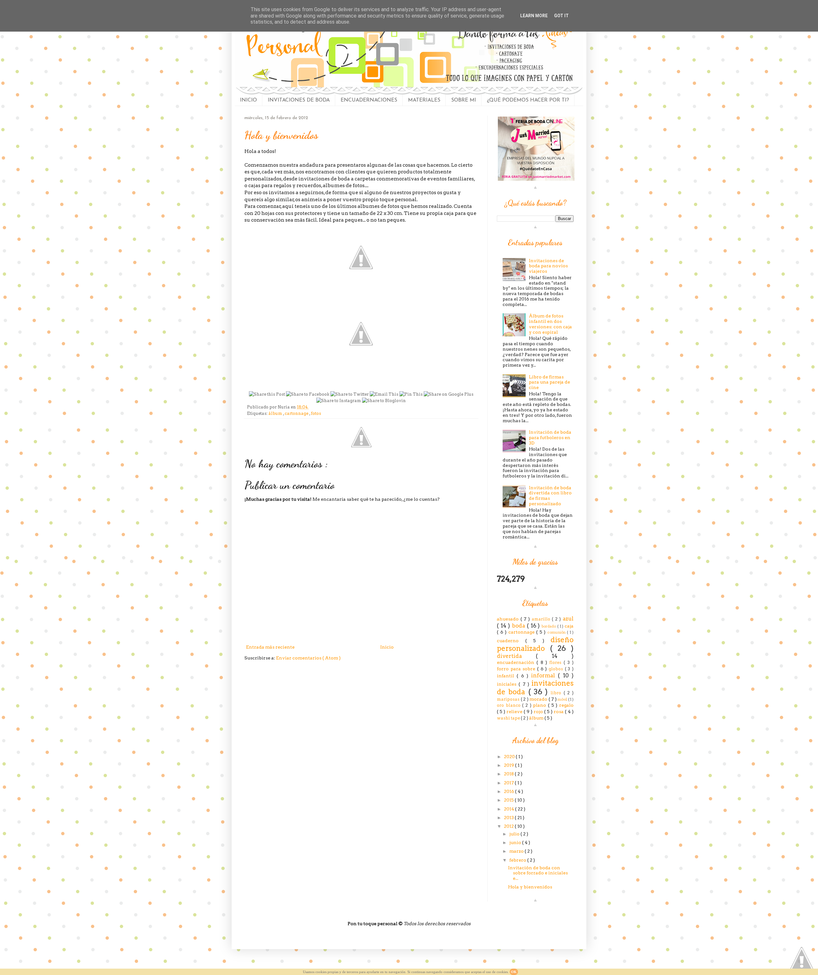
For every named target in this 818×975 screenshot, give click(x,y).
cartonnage (297, 413)
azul (568, 618)
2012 (509, 826)
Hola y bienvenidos (530, 886)
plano (540, 705)
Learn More (534, 15)
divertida (516, 656)
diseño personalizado (535, 644)
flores (556, 662)
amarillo (542, 619)
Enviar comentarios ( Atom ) (308, 657)
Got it (561, 15)
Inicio (387, 647)
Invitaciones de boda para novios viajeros (548, 266)
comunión (557, 632)
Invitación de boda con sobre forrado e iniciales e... (538, 873)
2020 (510, 756)
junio (515, 842)
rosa (559, 711)
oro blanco (509, 705)
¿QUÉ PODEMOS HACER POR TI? (528, 100)
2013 (509, 817)
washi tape (509, 718)
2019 (509, 765)
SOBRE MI (463, 100)
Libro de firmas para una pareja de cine (549, 382)
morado (539, 699)
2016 (509, 791)
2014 (509, 808)
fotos (316, 413)
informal (544, 675)
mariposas (509, 699)
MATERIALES (424, 100)
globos (557, 669)
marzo (517, 851)
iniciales (508, 684)
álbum (275, 413)
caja (569, 625)
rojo (539, 711)
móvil (563, 699)
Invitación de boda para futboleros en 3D (550, 438)
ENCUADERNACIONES (369, 100)
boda (519, 625)
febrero (518, 860)
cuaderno (511, 640)
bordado (549, 626)
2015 (509, 800)
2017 (509, 782)
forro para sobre (517, 668)
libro (557, 692)
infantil (507, 675)
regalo (566, 705)
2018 (509, 773)
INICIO (248, 100)
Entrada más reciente (270, 647)
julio (515, 833)
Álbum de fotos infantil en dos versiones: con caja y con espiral (550, 323)
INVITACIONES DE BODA (299, 100)
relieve (515, 711)
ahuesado (509, 618)
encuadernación (516, 662)
